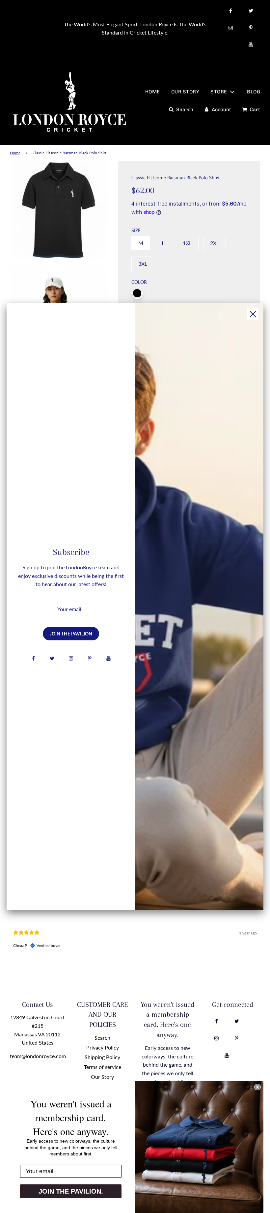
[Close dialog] (257, 1087)
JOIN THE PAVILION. (71, 1191)
